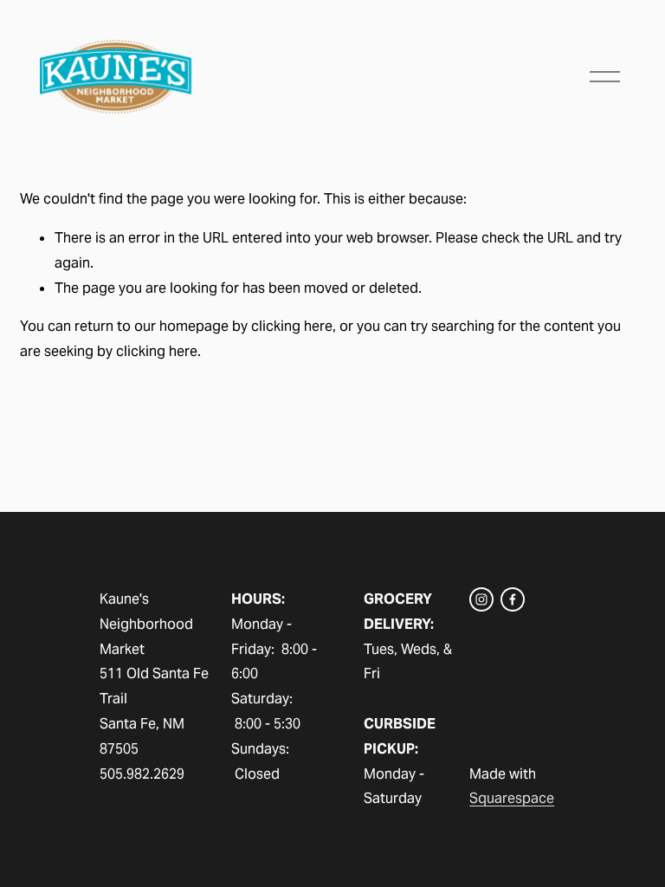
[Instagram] (481, 599)
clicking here (291, 326)
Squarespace (511, 798)
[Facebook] (512, 599)
